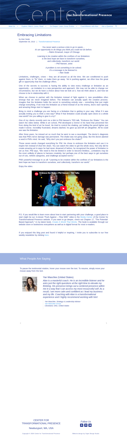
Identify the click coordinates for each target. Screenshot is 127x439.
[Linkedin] (85, 425)
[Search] (117, 27)
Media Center (86, 217)
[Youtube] (90, 425)
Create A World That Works (64, 222)
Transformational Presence (49, 42)
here (47, 235)
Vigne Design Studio (92, 433)
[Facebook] (81, 425)
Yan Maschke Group (53, 304)
